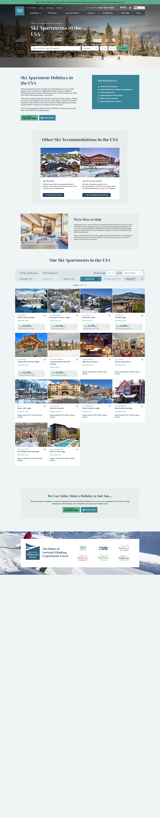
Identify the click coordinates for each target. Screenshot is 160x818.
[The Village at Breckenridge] (31, 444)
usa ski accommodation (44, 23)
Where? (33, 44)
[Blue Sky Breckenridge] (129, 401)
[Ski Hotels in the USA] (60, 162)
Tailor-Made (125, 13)
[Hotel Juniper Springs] (31, 311)
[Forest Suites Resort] (129, 356)
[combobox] (104, 48)
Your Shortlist (32, 7)
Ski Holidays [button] (52, 13)
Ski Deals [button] (90, 13)
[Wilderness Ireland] (103, 558)
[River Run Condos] (64, 401)
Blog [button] (138, 13)
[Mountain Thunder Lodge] (64, 311)
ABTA (42, 108)
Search (60, 7)
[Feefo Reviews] (139, 8)
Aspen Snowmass (113, 226)
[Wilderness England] (82, 558)
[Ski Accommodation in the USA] (100, 162)
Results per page (99, 273)
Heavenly (108, 230)
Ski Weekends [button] (107, 13)
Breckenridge (37, 95)
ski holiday (40, 110)
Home (33, 23)
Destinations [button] (34, 13)
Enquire (41, 8)
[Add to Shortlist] (44, 315)
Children (112, 44)
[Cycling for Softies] (103, 548)
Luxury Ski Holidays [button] (71, 13)
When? (84, 44)
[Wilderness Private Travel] (124, 558)
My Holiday (50, 8)
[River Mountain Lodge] (96, 401)
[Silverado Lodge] (96, 311)
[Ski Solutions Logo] (82, 548)
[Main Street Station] (96, 356)
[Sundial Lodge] (129, 311)
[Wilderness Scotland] (124, 548)
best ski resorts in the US (113, 237)
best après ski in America (89, 239)
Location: (76, 285)
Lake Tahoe (48, 95)
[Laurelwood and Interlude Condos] (64, 356)
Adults (102, 44)
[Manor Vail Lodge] (31, 401)
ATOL (49, 108)
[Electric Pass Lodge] (64, 444)
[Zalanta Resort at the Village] (31, 356)
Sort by (119, 273)
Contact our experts (66, 108)
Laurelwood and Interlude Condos (95, 226)
